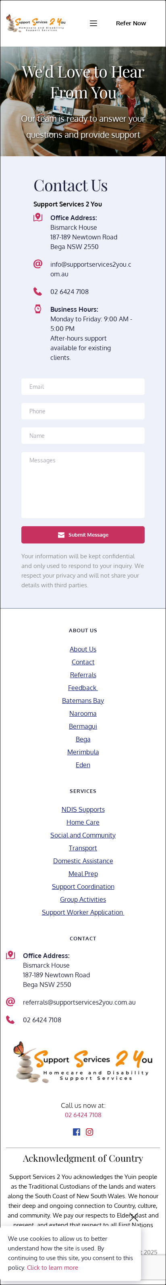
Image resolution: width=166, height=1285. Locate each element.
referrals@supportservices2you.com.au (79, 1002)
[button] (93, 23)
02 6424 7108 (69, 292)
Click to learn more (52, 1267)
